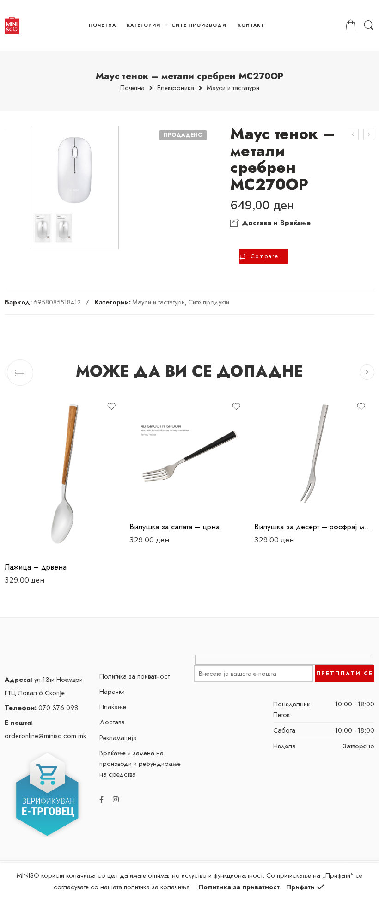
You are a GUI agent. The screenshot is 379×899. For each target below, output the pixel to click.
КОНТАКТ (251, 25)
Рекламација (118, 737)
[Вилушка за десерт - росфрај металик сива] (314, 454)
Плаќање (112, 706)
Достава (112, 722)
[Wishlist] (111, 406)
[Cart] (350, 25)
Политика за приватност (134, 676)
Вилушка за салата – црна (174, 526)
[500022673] (75, 187)
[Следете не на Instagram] (116, 799)
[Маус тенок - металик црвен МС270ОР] (353, 134)
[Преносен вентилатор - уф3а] (368, 134)
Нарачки (112, 691)
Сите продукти (208, 302)
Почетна (132, 88)
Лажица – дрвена (36, 566)
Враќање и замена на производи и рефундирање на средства (140, 763)
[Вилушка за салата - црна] (189, 454)
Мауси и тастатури (233, 88)
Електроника (175, 88)
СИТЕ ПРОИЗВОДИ (198, 25)
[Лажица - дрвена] (65, 474)
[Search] (368, 25)
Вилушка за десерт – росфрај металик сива (314, 526)
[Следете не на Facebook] (101, 799)
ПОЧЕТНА (102, 25)
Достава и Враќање (275, 223)
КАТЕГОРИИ (143, 25)
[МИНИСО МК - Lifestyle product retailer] (12, 25)
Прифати (300, 887)
